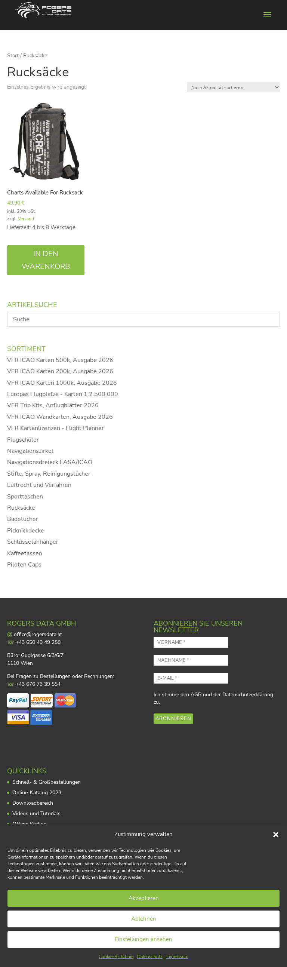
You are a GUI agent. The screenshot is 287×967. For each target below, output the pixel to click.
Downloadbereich (32, 803)
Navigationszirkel (30, 451)
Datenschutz (150, 957)
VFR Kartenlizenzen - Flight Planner (55, 428)
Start (13, 55)
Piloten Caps (24, 565)
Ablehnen (143, 919)
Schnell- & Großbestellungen (46, 782)
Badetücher (22, 519)
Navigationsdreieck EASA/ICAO (49, 462)
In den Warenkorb (46, 260)
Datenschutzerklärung (247, 694)
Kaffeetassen (24, 553)
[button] (276, 834)
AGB (196, 694)
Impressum (177, 957)
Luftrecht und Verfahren (39, 485)
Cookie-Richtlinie (116, 957)
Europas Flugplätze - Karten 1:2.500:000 (62, 394)
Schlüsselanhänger (32, 542)
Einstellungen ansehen (143, 939)
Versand (26, 219)
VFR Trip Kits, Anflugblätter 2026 (53, 405)
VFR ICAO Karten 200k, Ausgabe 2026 (60, 371)
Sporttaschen (25, 496)
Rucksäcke (21, 508)
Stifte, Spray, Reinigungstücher (48, 474)
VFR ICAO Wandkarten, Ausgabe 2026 (60, 417)
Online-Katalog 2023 (36, 792)
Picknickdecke (25, 531)
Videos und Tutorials (36, 813)
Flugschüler (23, 440)
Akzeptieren (144, 898)
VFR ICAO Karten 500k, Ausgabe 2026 (60, 360)
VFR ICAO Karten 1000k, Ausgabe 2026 (62, 383)
